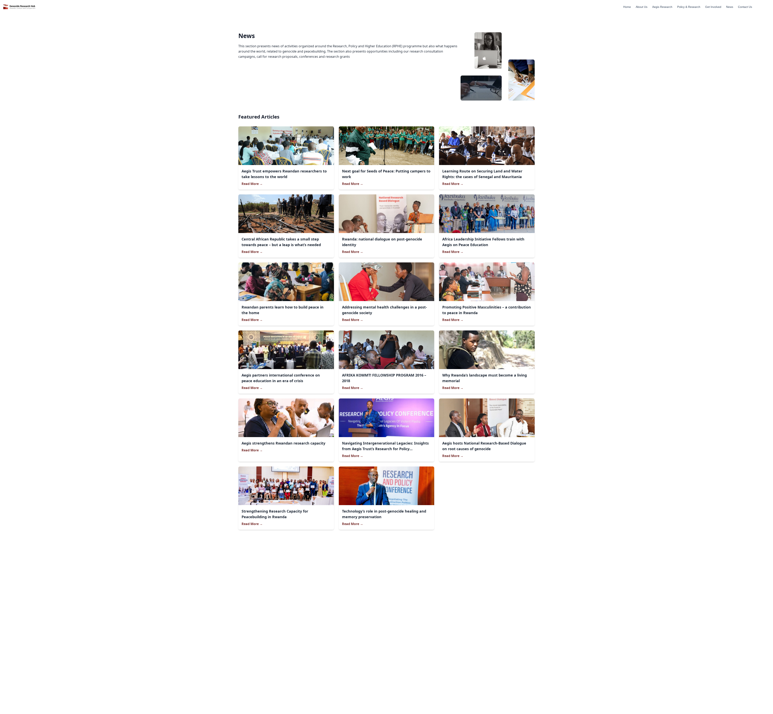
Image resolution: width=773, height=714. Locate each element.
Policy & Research (688, 6)
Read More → (252, 184)
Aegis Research (662, 6)
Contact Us (745, 6)
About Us (641, 6)
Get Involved (713, 6)
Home (627, 6)
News (729, 6)
